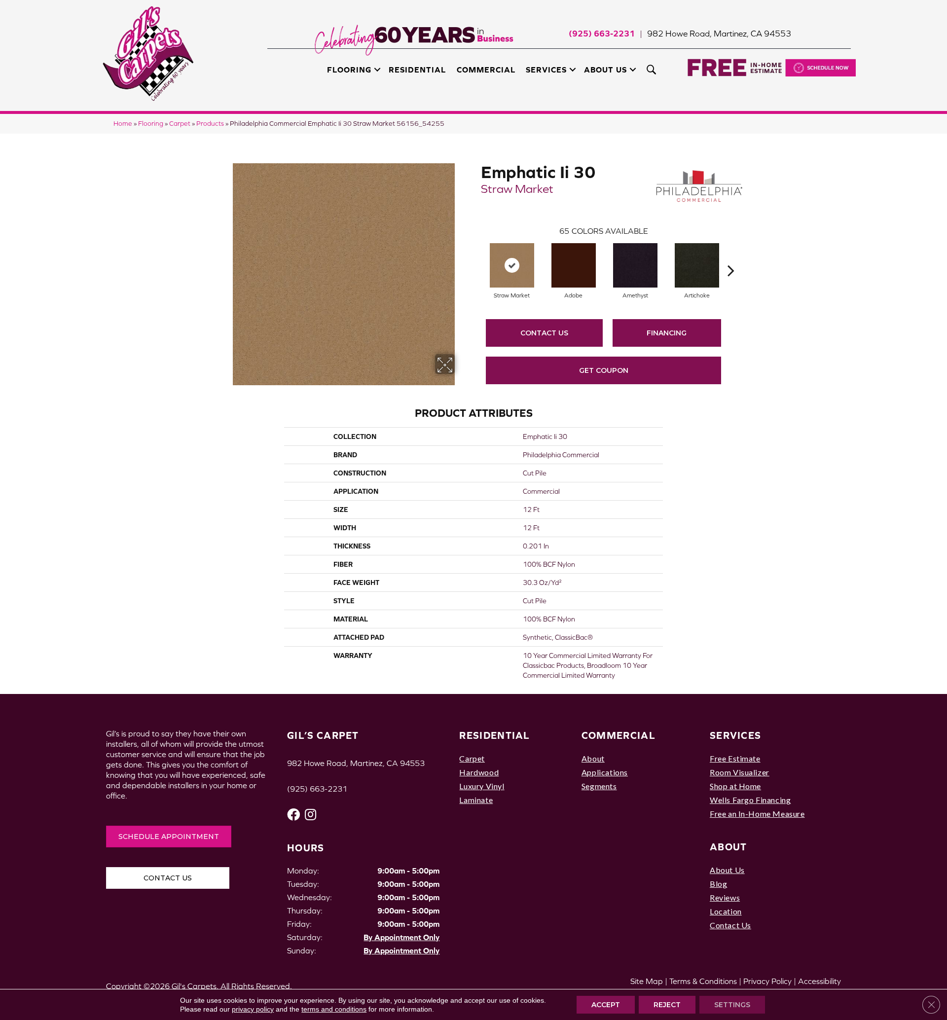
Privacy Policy (767, 981)
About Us (605, 69)
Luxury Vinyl (481, 786)
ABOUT (728, 846)
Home (122, 123)
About (593, 758)
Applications (605, 772)
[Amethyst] (635, 265)
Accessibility (819, 981)
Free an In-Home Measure (757, 813)
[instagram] (310, 814)
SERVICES (735, 735)
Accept (605, 1004)
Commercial (486, 69)
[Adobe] (573, 265)
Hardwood (479, 772)
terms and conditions (333, 1009)
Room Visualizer (739, 772)
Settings (732, 1004)
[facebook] (293, 814)
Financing (667, 332)
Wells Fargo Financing (750, 799)
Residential (417, 69)
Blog (718, 883)
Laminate (476, 799)
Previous (476, 255)
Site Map (646, 981)
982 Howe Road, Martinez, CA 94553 (719, 33)
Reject (667, 1004)
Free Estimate (735, 758)
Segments (599, 786)
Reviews (725, 897)
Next (731, 255)
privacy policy (253, 1009)
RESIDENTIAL (494, 735)
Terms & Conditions (703, 981)
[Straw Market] (512, 265)
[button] (377, 69)
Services (546, 69)
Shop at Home (735, 786)
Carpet (179, 123)
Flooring (349, 69)
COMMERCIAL (619, 735)
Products (210, 123)
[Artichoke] (697, 265)
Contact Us (544, 332)
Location (726, 911)
